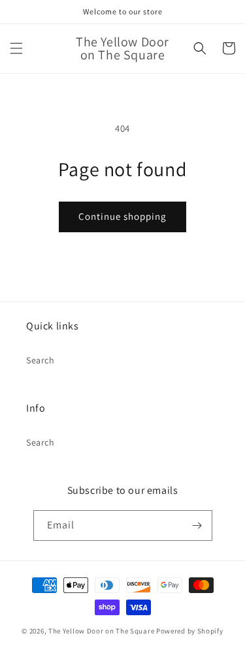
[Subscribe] (197, 525)
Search (40, 360)
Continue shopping (122, 216)
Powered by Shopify (189, 630)
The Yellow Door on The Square (102, 630)
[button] (16, 48)
